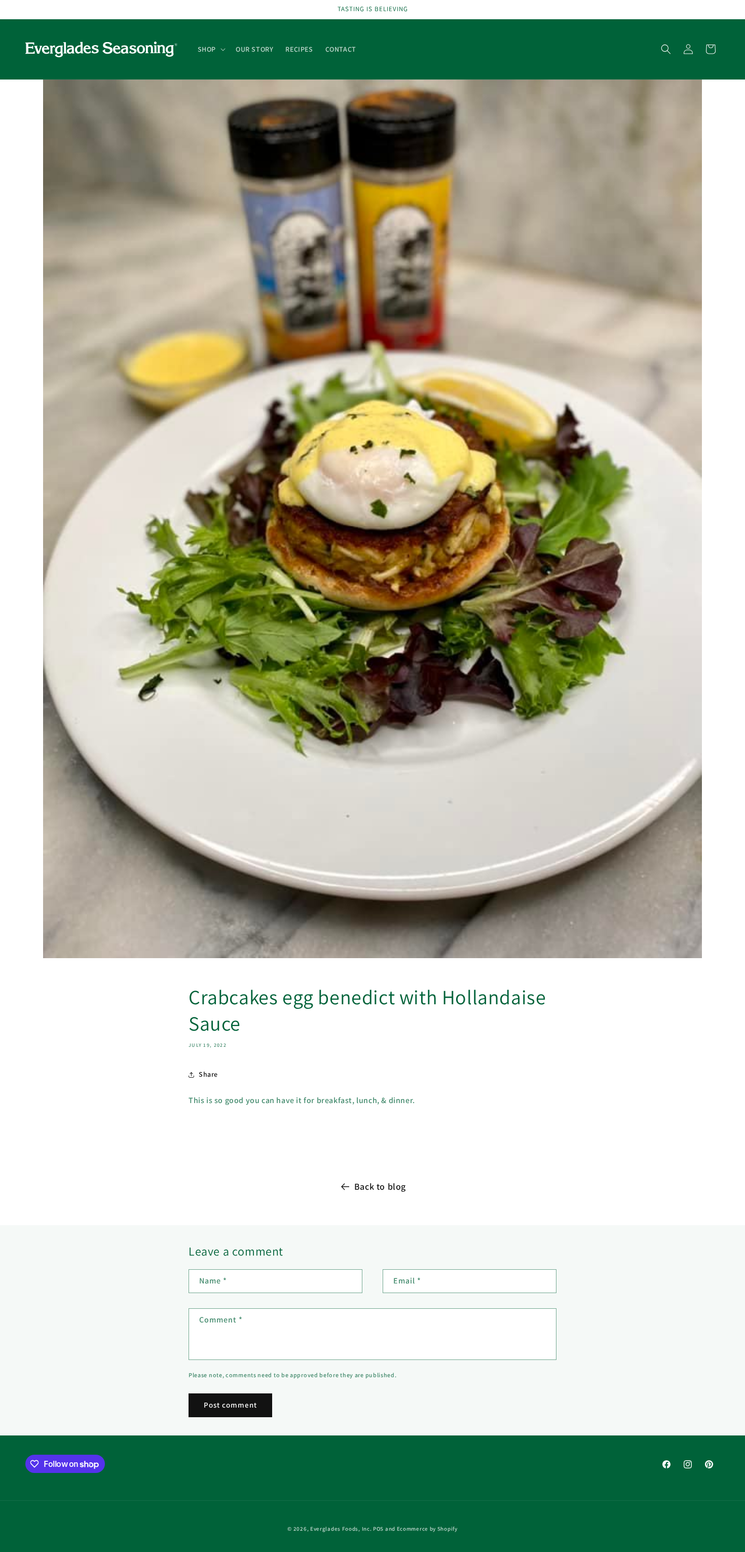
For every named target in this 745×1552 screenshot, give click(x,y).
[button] (211, 49)
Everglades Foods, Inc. (340, 1528)
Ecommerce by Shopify (427, 1528)
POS (378, 1528)
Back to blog (380, 1186)
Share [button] (208, 1074)
